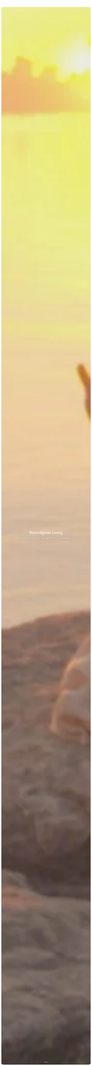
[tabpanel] (46, 536)
